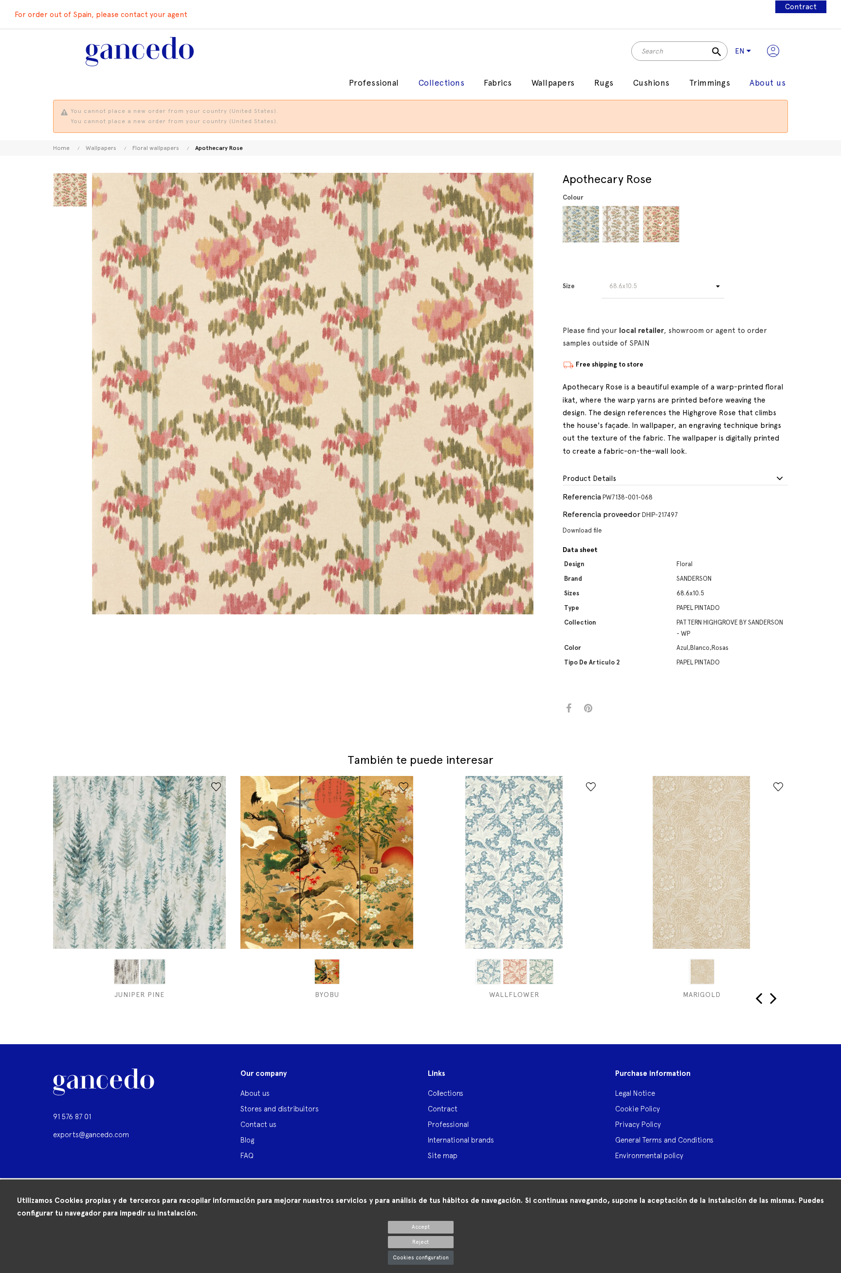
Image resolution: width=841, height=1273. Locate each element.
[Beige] (126, 971)
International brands (461, 1140)
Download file (582, 530)
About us (255, 1093)
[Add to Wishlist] (216, 787)
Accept (421, 1227)
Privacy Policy (638, 1124)
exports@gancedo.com (91, 1134)
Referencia (582, 496)
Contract (801, 6)
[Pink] (661, 224)
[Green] (153, 971)
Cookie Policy (637, 1109)
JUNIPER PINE (139, 994)
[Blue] (581, 224)
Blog (247, 1140)
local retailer (641, 330)
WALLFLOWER (514, 994)
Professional (448, 1124)
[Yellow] (327, 971)
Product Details (589, 479)
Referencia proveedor (601, 514)
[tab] (675, 479)
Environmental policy (649, 1155)
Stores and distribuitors (279, 1109)
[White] (621, 224)
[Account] (773, 51)
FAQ (247, 1155)
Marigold (702, 994)
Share (569, 708)
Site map (442, 1155)
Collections (445, 1093)
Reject (420, 1242)
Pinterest (588, 708)
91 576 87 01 (72, 1116)
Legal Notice (635, 1093)
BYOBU (327, 994)
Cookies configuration (421, 1258)
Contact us (258, 1124)
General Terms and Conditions (664, 1140)
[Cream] (702, 971)
